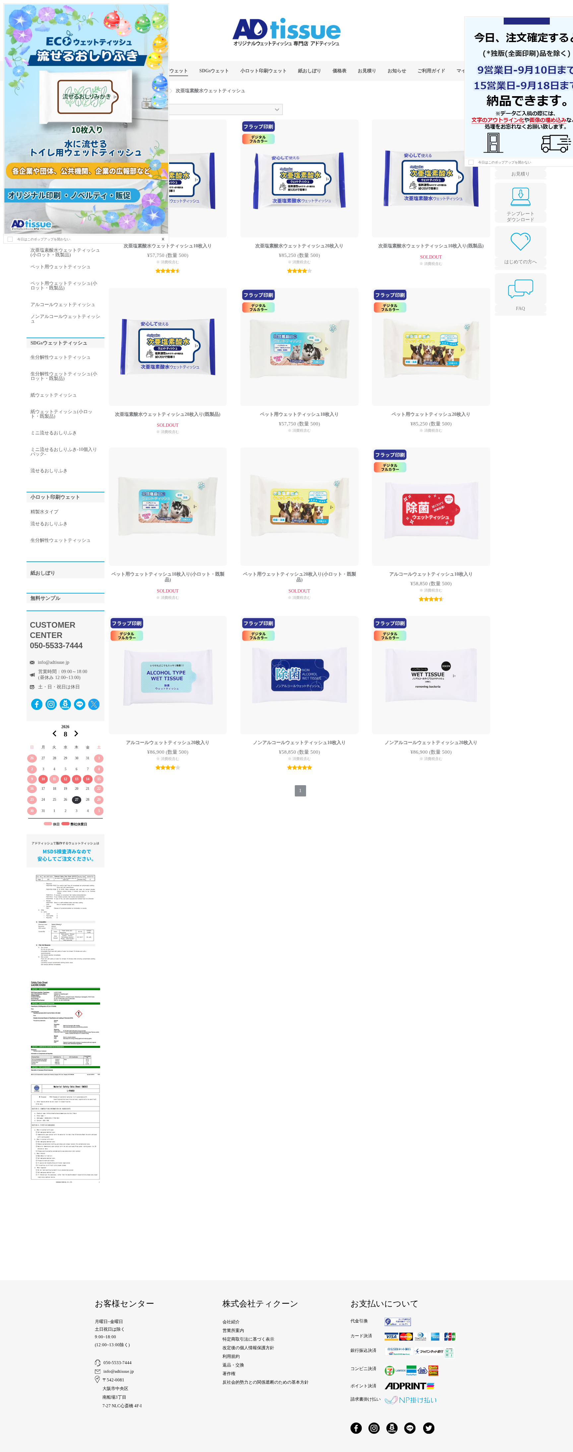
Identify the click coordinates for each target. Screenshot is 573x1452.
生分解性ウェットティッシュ (61, 357)
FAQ (520, 308)
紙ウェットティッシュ (54, 395)
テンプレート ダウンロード (521, 216)
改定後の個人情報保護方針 (248, 1347)
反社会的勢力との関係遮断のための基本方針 (266, 1382)
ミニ (54, 433)
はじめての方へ (520, 261)
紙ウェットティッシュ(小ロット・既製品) (62, 414)
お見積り (520, 173)
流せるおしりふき (49, 471)
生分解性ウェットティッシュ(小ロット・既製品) (64, 376)
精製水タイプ (44, 512)
